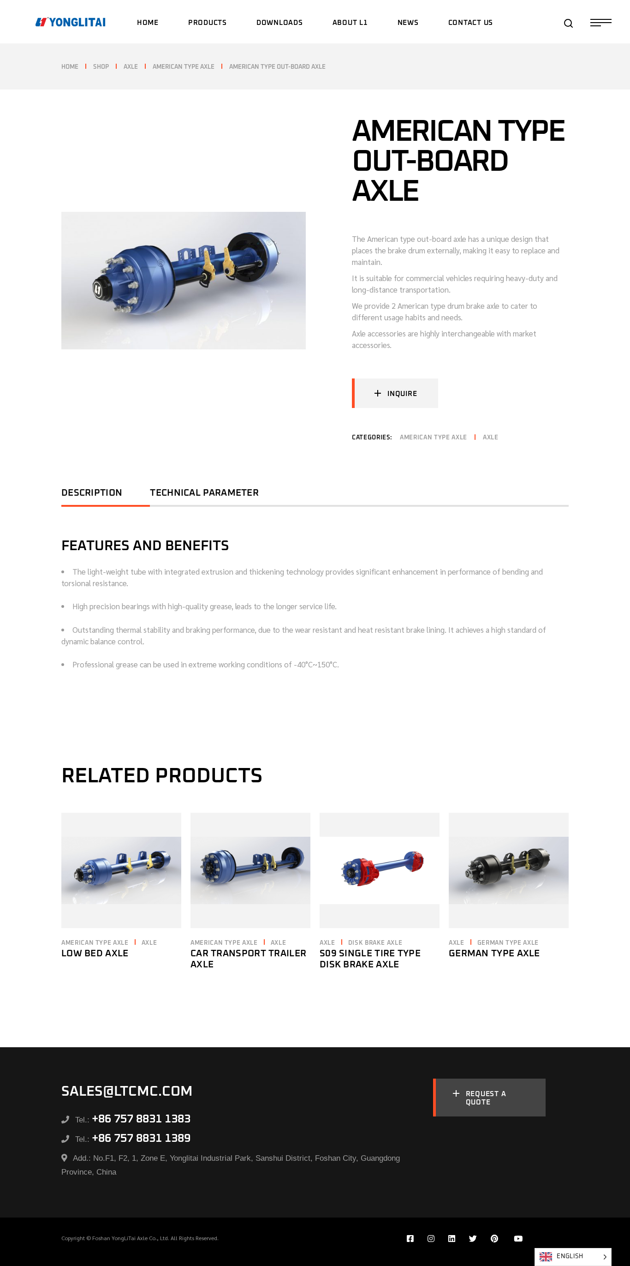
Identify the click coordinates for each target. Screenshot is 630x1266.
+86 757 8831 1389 (141, 1138)
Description (91, 493)
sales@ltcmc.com (127, 1091)
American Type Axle (433, 438)
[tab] (105, 496)
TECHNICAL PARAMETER (204, 493)
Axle (491, 438)
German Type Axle (508, 943)
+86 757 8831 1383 (141, 1119)
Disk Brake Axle (375, 943)
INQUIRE (402, 393)
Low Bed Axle (95, 953)
